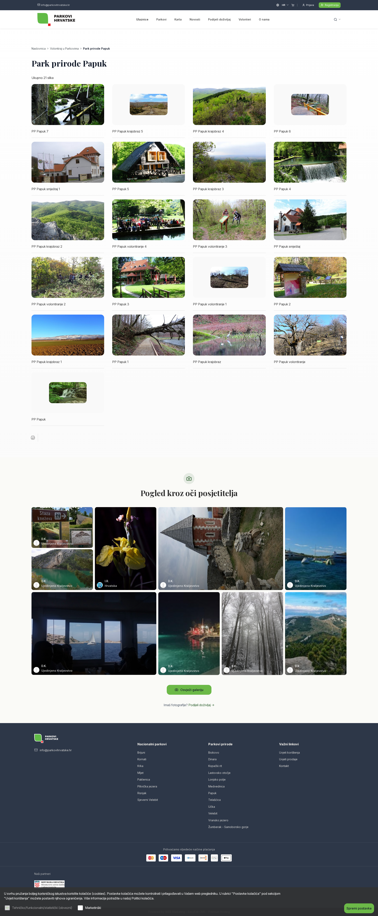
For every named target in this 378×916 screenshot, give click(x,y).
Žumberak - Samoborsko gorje (228, 827)
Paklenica (143, 779)
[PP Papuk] (68, 392)
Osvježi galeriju (191, 690)
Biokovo (213, 752)
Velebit (212, 813)
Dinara (212, 759)
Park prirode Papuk (96, 48)
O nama (264, 19)
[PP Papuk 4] (310, 162)
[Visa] (176, 857)
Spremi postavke (359, 908)
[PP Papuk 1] (148, 335)
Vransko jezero (218, 820)
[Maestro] (163, 857)
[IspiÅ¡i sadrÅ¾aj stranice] (33, 438)
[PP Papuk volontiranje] (310, 335)
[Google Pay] (214, 857)
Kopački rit (215, 766)
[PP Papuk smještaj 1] (68, 162)
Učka (211, 806)
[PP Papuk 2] (310, 277)
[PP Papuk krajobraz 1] (68, 335)
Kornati (141, 759)
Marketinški (93, 908)
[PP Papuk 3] (148, 277)
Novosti (195, 19)
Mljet (140, 772)
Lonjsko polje (217, 779)
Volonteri (245, 19)
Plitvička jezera (147, 786)
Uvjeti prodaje (288, 759)
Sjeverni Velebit (147, 799)
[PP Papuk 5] (148, 162)
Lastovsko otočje (219, 772)
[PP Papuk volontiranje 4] (148, 219)
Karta (178, 19)
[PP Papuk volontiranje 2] (68, 277)
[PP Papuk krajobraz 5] (148, 104)
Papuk (212, 793)
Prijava (310, 5)
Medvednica (216, 786)
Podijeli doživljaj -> (201, 705)
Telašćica (214, 799)
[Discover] (203, 857)
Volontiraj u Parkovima (64, 48)
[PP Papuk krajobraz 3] (229, 162)
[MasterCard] (151, 857)
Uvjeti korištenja (289, 752)
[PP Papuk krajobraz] (229, 335)
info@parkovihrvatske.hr (55, 5)
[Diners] (190, 857)
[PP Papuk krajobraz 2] (68, 219)
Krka (140, 766)
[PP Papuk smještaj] (310, 219)
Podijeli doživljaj (219, 19)
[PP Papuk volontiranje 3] (229, 219)
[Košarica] (292, 5)
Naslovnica (39, 48)
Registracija (332, 5)
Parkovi (161, 19)
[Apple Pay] (226, 857)
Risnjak (141, 793)
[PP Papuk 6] (310, 104)
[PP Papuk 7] (68, 104)
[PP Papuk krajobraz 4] (229, 104)
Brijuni (141, 752)
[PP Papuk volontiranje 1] (229, 277)
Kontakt (284, 766)
